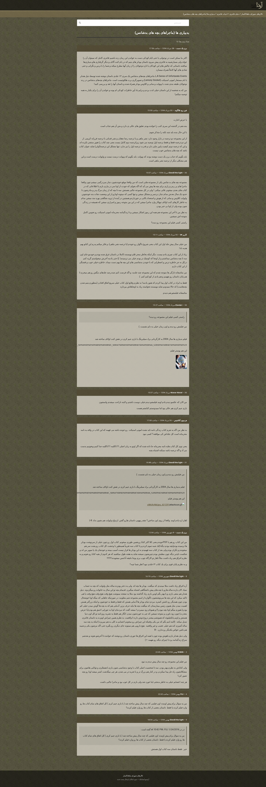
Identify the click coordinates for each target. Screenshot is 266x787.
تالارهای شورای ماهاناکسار (252, 14)
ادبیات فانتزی (222, 14)
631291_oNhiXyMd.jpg (158, 504)
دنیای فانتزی (234, 14)
